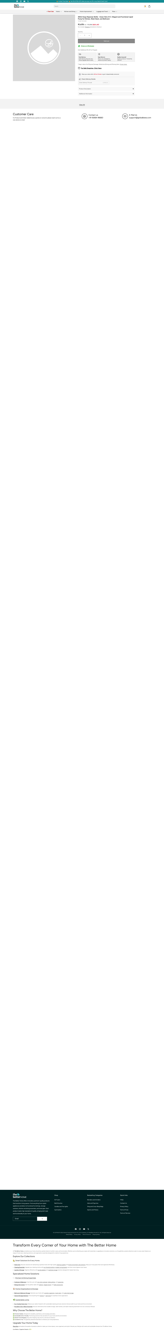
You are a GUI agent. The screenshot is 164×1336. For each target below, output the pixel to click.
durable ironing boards (61, 1267)
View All (82, 105)
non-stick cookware (42, 1282)
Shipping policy (96, 1234)
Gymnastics (58, 1210)
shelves (42, 1295)
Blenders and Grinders (94, 1200)
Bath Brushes (58, 1203)
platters (41, 1284)
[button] (59, 11)
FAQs (121, 1200)
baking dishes (51, 1282)
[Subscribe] (42, 1219)
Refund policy (69, 1234)
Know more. (123, 64)
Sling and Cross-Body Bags (95, 1206)
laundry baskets (42, 1270)
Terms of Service (125, 1213)
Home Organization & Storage (26, 1289)
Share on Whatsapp (87, 46)
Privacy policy (77, 1234)
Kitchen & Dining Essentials (25, 1278)
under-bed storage (69, 1293)
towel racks (58, 1293)
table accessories (58, 1284)
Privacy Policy (124, 1206)
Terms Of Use (124, 1210)
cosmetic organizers (49, 1293)
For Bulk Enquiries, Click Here (91, 68)
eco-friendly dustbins (49, 1267)
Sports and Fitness (92, 1210)
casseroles (60, 1282)
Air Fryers (57, 1200)
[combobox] (84, 6)
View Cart (109, 1333)
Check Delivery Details (88, 79)
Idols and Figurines (92, 1203)
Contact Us (123, 1203)
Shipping (87, 27)
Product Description (85, 89)
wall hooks (48, 1295)
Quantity (80, 31)
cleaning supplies (61, 1264)
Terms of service (87, 1234)
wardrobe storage (52, 1270)
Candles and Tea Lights (61, 1206)
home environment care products (77, 1264)
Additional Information (85, 93)
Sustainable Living (22, 1300)
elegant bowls (47, 1284)
